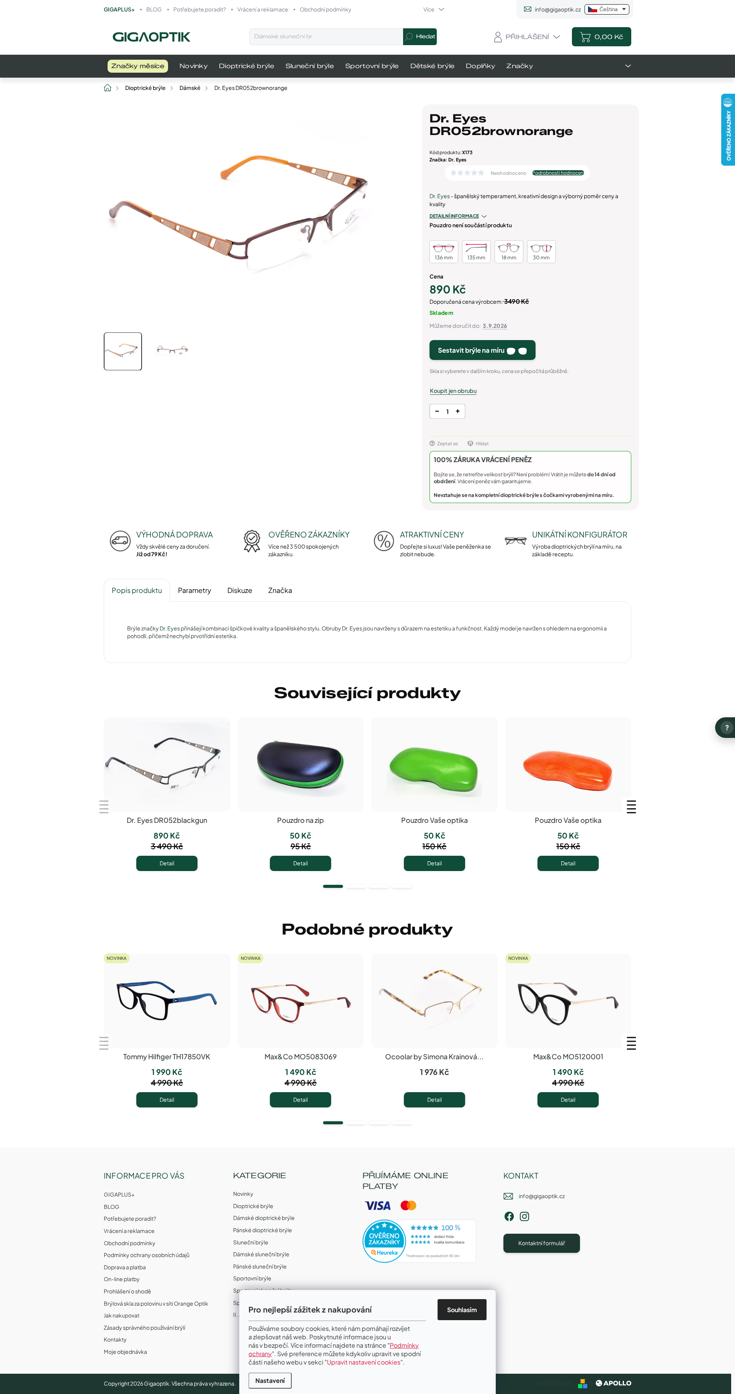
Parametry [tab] (194, 590)
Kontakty (115, 1339)
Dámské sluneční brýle (261, 1254)
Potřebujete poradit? (199, 9)
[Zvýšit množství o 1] (458, 412)
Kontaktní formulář (541, 1242)
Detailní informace (454, 216)
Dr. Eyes (440, 195)
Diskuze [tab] (239, 590)
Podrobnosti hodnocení (558, 173)
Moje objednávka (125, 1351)
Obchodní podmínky (325, 9)
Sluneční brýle (250, 1242)
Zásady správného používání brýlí (144, 1327)
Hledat (425, 36)
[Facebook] (509, 1215)
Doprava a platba (125, 1267)
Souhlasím (462, 1310)
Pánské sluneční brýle (260, 1266)
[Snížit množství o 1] (437, 412)
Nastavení (270, 1380)
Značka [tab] (280, 590)
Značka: (448, 160)
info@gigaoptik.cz (542, 1195)
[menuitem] (138, 66)
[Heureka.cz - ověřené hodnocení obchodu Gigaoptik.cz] (420, 1241)
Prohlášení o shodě (127, 1291)
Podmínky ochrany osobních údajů (146, 1254)
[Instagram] (524, 1215)
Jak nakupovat (121, 1315)
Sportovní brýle (252, 1278)
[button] (333, 886)
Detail (167, 863)
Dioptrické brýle (253, 1205)
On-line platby (122, 1278)
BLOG (154, 9)
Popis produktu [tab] (137, 590)
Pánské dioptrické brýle (262, 1229)
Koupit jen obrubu (453, 390)
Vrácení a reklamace (262, 9)
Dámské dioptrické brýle (264, 1217)
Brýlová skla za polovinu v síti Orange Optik (156, 1303)
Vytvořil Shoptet (552, 1382)
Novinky (243, 1193)
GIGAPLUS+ (119, 9)
